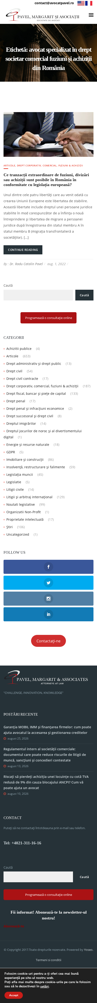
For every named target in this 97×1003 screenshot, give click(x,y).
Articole (9, 165)
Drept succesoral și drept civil (29, 416)
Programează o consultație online (48, 318)
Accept (13, 995)
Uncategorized (17, 534)
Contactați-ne (48, 641)
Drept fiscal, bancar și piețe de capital (36, 393)
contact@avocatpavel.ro (54, 3)
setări (44, 987)
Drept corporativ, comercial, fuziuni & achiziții (50, 165)
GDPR (10, 452)
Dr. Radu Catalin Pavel (26, 264)
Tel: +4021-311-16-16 (22, 843)
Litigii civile (15, 489)
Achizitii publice (19, 348)
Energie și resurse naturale (27, 444)
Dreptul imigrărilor (21, 423)
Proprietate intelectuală (25, 519)
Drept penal (15, 401)
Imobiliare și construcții (25, 459)
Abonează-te (14, 926)
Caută (8, 285)
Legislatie (13, 482)
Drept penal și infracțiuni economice (35, 408)
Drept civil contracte (22, 378)
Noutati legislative (20, 504)
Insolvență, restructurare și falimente (35, 467)
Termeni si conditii (48, 960)
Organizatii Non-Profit (23, 512)
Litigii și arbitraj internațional (29, 497)
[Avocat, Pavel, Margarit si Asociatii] (43, 15)
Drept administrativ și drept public (33, 363)
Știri (9, 527)
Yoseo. (88, 950)
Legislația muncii (19, 474)
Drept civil (14, 371)
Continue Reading (23, 250)
